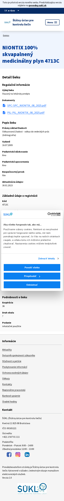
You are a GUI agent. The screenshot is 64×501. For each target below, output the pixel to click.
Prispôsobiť (30, 276)
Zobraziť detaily (46, 258)
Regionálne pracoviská (13, 389)
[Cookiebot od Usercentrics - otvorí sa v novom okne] (48, 214)
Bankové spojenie (11, 395)
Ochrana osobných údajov (15, 372)
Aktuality (7, 349)
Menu (52, 22)
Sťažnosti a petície (11, 361)
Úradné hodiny (9, 401)
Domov (6, 35)
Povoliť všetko (32, 267)
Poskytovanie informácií (14, 366)
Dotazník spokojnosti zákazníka (18, 355)
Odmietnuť (32, 285)
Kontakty (7, 384)
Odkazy (6, 378)
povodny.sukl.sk (37, 5)
